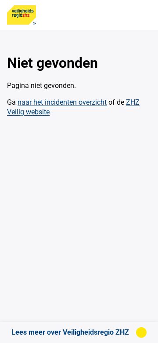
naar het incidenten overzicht (62, 102)
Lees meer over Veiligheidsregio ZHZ (70, 332)
